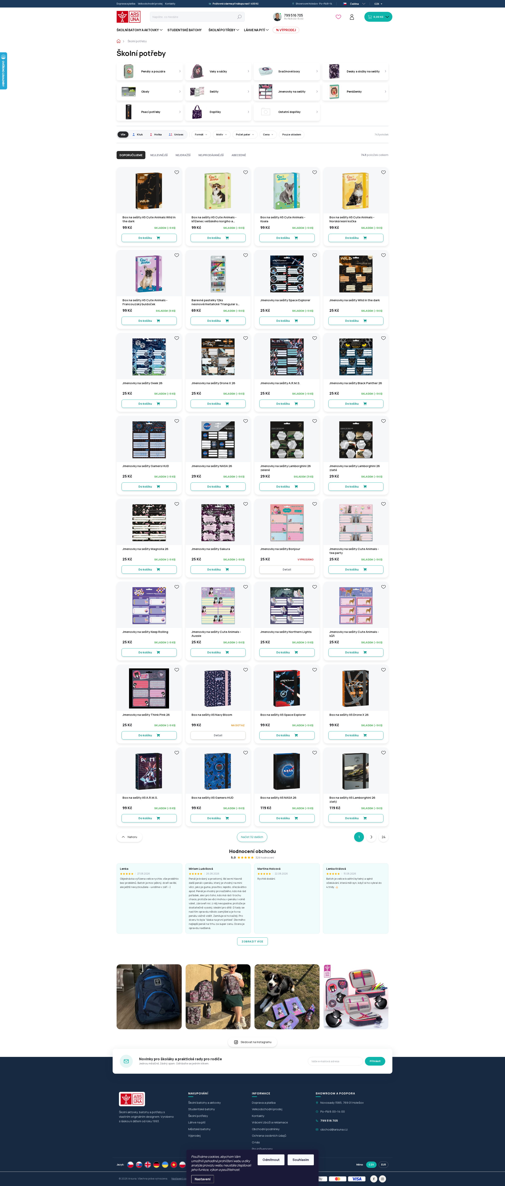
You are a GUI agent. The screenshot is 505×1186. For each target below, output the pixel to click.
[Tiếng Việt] (173, 1164)
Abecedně (239, 155)
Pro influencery (262, 1149)
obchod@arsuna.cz (334, 1129)
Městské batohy (199, 1129)
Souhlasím (301, 1160)
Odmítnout (271, 1160)
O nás (256, 1142)
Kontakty (170, 3)
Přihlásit (375, 1061)
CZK (371, 1164)
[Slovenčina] (139, 1164)
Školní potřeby (198, 1116)
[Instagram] (382, 1178)
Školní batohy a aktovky (204, 1103)
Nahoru (132, 837)
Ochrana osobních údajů (269, 1135)
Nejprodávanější (211, 155)
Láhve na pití (196, 1122)
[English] (147, 1164)
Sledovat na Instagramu (256, 1042)
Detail (287, 569)
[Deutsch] (156, 1164)
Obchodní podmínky (266, 1129)
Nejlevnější (159, 155)
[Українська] (165, 1164)
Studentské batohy (201, 1109)
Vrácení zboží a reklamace (270, 1122)
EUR (383, 1164)
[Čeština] (130, 1164)
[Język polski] (182, 1164)
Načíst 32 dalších (252, 837)
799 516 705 (329, 1120)
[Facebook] (373, 1178)
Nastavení (202, 1179)
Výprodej (194, 1135)
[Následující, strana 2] (371, 837)
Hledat (239, 17)
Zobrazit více (252, 941)
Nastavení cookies (181, 1178)
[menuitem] (140, 30)
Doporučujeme (131, 155)
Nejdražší (183, 155)
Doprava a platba (126, 3)
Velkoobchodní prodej (150, 3)
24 (383, 837)
